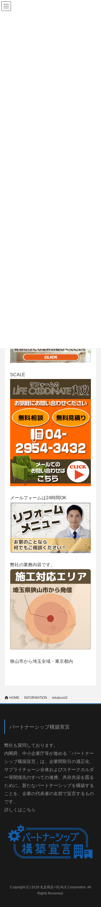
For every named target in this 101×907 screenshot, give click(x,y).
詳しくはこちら (20, 809)
